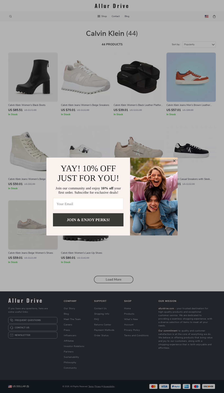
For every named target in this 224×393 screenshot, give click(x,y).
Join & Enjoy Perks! (88, 220)
